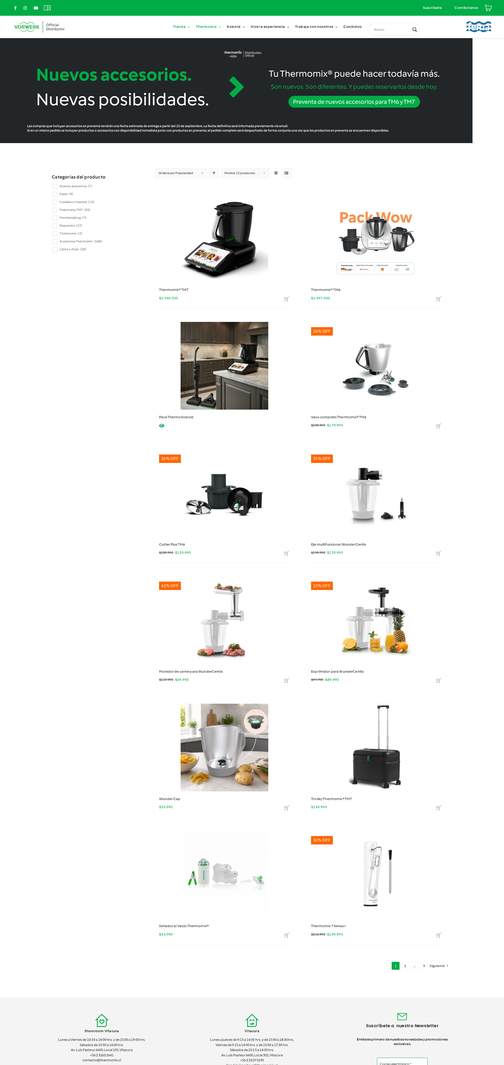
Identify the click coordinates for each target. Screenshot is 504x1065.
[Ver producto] (161, 426)
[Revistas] (47, 5)
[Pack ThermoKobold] (224, 366)
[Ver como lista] (286, 173)
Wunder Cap (169, 799)
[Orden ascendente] (214, 173)
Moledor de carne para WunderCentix (191, 671)
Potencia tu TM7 (75, 210)
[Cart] (488, 5)
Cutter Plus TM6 (172, 544)
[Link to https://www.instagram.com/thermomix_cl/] (25, 8)
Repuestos (71, 225)
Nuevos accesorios (76, 186)
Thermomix (71, 233)
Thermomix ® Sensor (328, 926)
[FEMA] (479, 19)
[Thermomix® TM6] (376, 238)
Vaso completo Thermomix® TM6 (338, 417)
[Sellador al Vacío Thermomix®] (224, 874)
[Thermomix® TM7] (224, 238)
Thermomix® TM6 (325, 290)
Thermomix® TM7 (173, 290)
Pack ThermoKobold (176, 417)
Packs (66, 194)
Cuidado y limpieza (77, 202)
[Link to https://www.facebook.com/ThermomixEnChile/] (15, 8)
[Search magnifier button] (414, 29)
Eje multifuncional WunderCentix (338, 544)
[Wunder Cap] (224, 747)
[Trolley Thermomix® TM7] (376, 747)
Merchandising (73, 218)
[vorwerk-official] (39, 20)
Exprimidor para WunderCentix (337, 671)
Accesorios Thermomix (81, 241)
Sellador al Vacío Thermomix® (184, 926)
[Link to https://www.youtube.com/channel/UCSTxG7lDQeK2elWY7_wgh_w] (36, 8)
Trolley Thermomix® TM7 (331, 799)
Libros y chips (73, 249)
